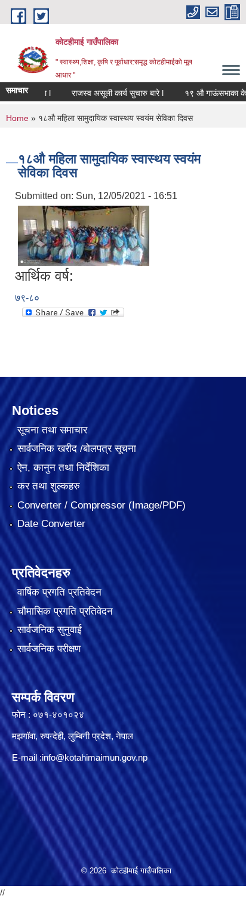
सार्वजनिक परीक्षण (49, 649)
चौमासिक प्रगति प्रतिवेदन (65, 611)
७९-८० (27, 298)
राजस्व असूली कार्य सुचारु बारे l (109, 93)
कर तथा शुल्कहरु (48, 486)
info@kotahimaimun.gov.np (94, 757)
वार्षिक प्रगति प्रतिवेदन (59, 592)
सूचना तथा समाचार (52, 430)
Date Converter (51, 523)
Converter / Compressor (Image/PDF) (101, 505)
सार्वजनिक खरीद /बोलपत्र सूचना (76, 448)
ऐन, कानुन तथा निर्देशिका (63, 467)
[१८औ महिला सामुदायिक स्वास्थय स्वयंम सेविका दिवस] (83, 235)
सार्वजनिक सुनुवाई (49, 630)
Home (17, 118)
